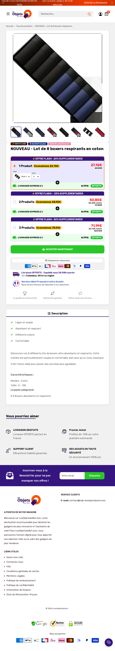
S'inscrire (94, 475)
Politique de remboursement (21, 580)
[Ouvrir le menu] (8, 14)
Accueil (9, 26)
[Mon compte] (100, 14)
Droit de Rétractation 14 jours (21, 594)
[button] (57, 173)
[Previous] (3, 3)
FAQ (8, 566)
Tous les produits (24, 26)
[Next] (112, 3)
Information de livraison (18, 590)
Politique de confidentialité (20, 585)
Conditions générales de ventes (22, 571)
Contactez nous (14, 562)
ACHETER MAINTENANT (59, 249)
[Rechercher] (89, 14)
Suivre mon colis (14, 557)
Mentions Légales (15, 576)
